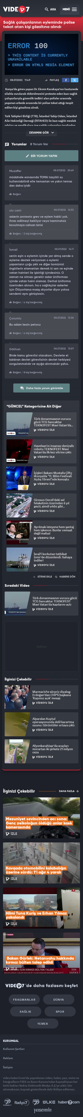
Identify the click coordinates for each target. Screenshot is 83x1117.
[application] (41, 558)
